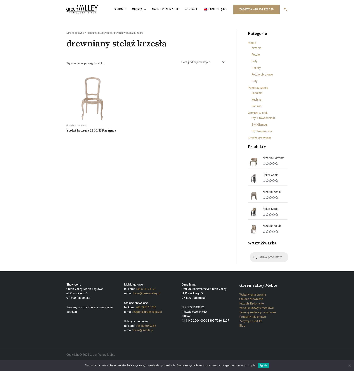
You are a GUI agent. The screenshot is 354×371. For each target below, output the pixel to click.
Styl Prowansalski (263, 118)
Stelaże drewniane (260, 138)
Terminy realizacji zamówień (257, 312)
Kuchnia (256, 99)
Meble (252, 43)
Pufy (254, 81)
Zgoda (263, 365)
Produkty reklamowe (252, 316)
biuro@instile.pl (143, 330)
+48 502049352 (146, 326)
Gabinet (256, 106)
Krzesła (256, 48)
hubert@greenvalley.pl (147, 312)
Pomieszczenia (258, 88)
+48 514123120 (146, 289)
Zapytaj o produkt (250, 321)
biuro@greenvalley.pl (146, 293)
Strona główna (75, 32)
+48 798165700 (146, 307)
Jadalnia (256, 93)
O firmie (120, 9)
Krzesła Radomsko (251, 303)
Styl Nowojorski (261, 131)
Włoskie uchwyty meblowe (256, 308)
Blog (242, 325)
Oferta (137, 9)
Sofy (254, 61)
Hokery (256, 68)
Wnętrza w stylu (258, 113)
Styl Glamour (259, 124)
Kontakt (191, 9)
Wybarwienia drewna (252, 294)
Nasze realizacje (165, 9)
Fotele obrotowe (262, 74)
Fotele (255, 54)
